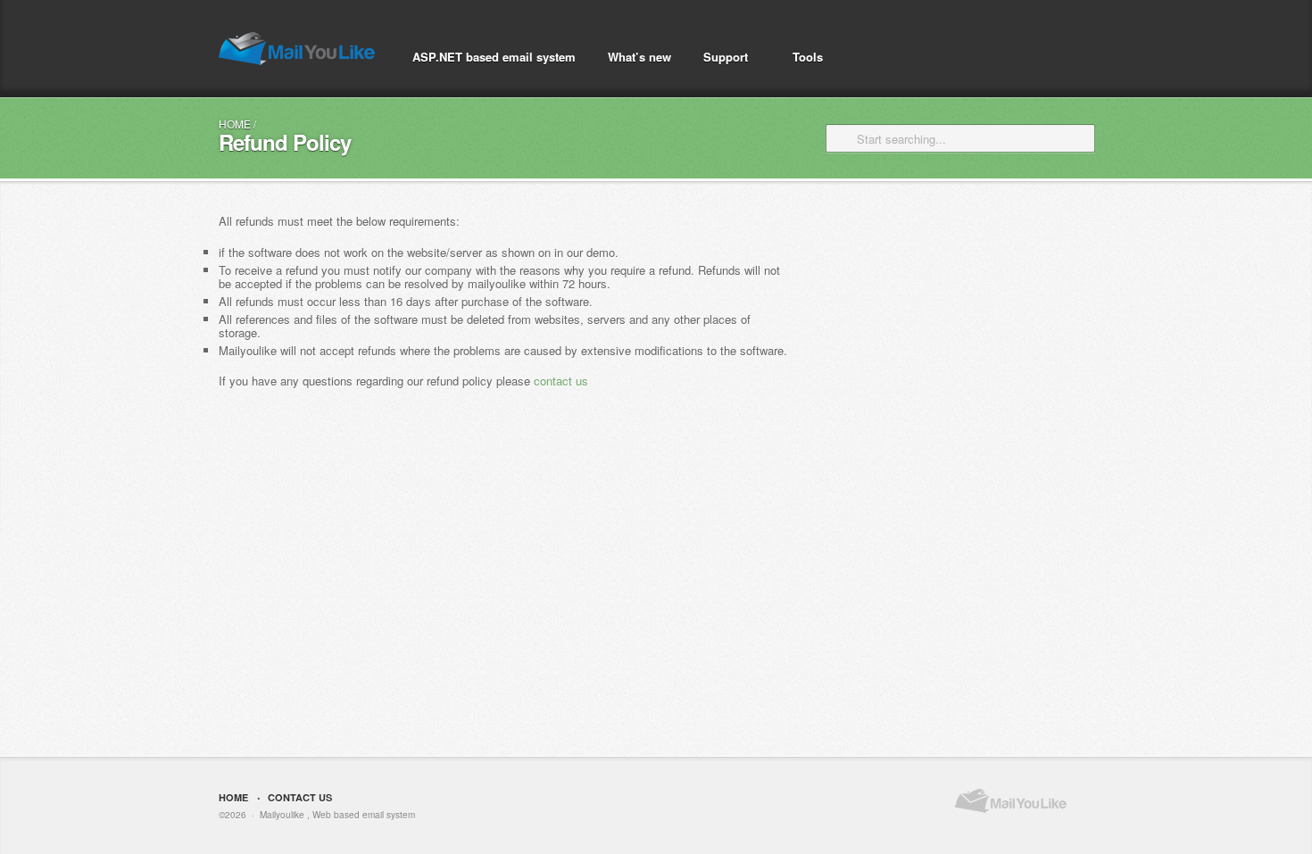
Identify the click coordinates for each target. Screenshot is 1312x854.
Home (235, 123)
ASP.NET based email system (494, 56)
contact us (561, 380)
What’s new (639, 56)
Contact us (300, 797)
